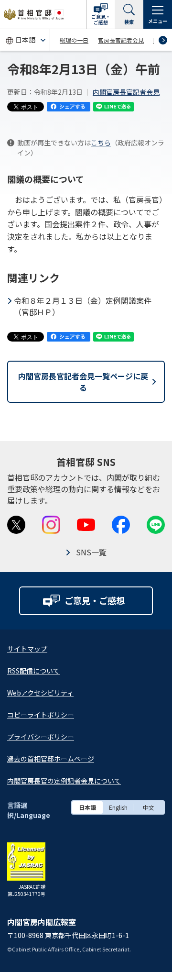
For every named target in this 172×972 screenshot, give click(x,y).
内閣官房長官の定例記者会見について (64, 780)
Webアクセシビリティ (40, 692)
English (118, 807)
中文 (148, 807)
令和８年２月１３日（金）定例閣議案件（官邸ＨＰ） (82, 306)
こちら (101, 142)
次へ (163, 40)
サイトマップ (27, 648)
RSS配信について (33, 670)
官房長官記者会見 (121, 40)
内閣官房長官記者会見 (126, 92)
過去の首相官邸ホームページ (50, 758)
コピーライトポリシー (40, 714)
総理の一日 (74, 40)
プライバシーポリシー (40, 736)
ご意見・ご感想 (100, 19)
